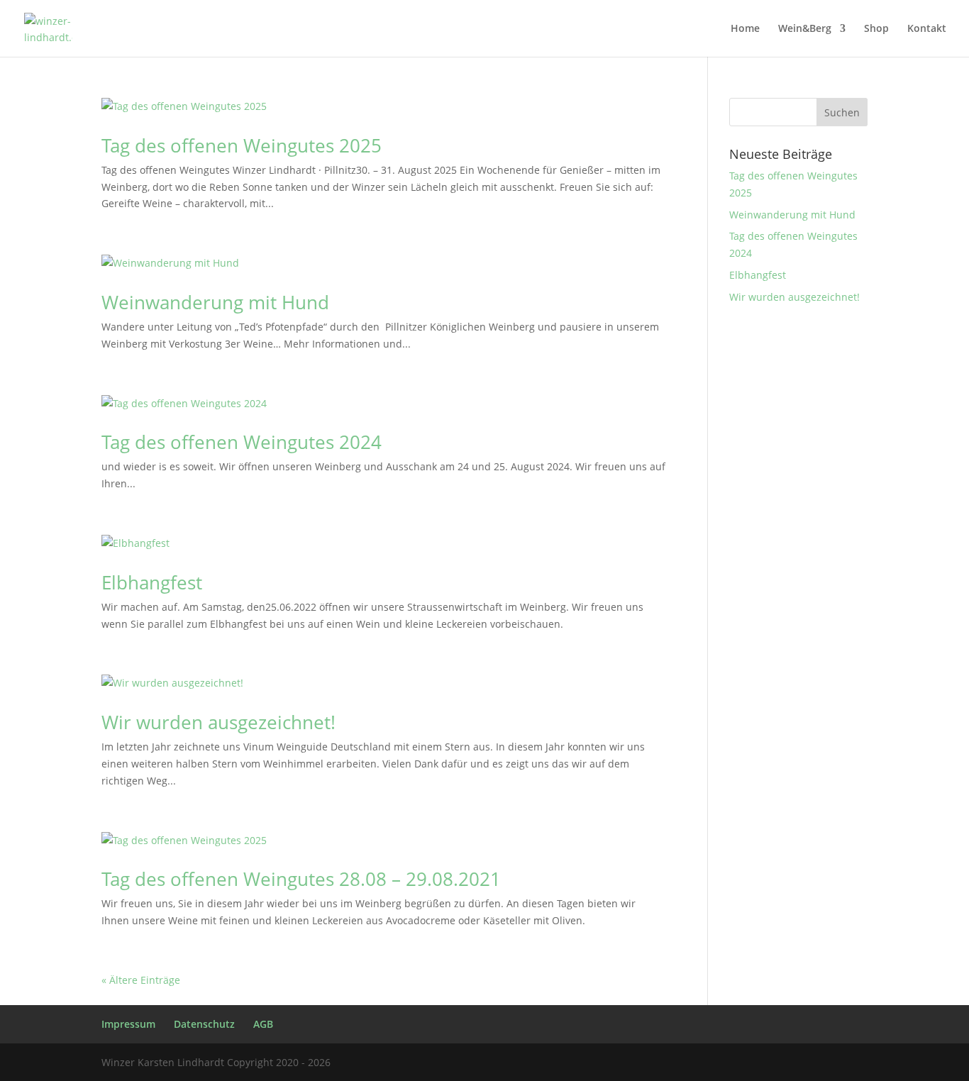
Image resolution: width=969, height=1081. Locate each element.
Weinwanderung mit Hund (215, 302)
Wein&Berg (804, 29)
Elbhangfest (151, 582)
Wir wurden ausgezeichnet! (218, 722)
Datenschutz (204, 1024)
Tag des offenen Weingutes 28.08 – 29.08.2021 (301, 879)
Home (745, 29)
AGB (263, 1024)
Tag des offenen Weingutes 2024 (241, 442)
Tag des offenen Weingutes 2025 (241, 145)
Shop (876, 29)
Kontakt (926, 29)
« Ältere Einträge (140, 980)
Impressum (128, 1024)
